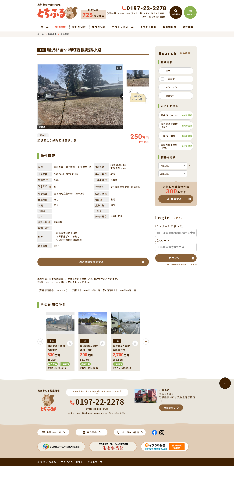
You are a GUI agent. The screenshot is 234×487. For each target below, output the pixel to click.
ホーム (45, 26)
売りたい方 (99, 26)
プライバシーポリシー (73, 462)
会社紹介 (188, 26)
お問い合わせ (54, 432)
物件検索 (60, 26)
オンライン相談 (130, 432)
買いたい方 (79, 26)
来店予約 (92, 432)
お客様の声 (169, 26)
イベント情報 (148, 26)
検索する (176, 199)
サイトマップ (95, 462)
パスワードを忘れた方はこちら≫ (182, 264)
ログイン (174, 258)
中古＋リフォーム (123, 26)
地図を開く (170, 407)
